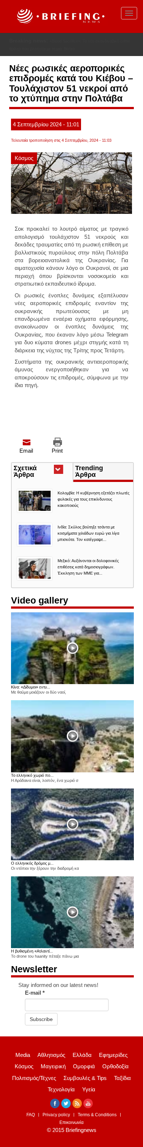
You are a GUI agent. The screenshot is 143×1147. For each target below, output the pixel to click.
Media (22, 1055)
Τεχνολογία (61, 1089)
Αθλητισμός (51, 1055)
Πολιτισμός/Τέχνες (34, 1078)
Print (57, 451)
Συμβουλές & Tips (85, 1078)
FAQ (30, 1115)
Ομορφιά (84, 1066)
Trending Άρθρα (89, 471)
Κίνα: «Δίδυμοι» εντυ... (30, 687)
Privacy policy (56, 1115)
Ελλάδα (82, 1055)
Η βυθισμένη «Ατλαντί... (32, 951)
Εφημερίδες (113, 1055)
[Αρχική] (60, 16)
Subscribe (41, 1019)
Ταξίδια (122, 1078)
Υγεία (88, 1089)
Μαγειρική (53, 1066)
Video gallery (39, 600)
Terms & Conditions (97, 1115)
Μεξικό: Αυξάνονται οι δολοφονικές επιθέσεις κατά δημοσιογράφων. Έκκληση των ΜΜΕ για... (88, 566)
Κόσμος (24, 158)
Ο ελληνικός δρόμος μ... (32, 863)
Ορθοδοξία (115, 1066)
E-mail (35, 993)
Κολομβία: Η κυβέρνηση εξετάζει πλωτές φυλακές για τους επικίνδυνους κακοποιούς (93, 499)
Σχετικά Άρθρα (37, 472)
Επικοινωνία (71, 1122)
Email (26, 451)
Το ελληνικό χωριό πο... (32, 775)
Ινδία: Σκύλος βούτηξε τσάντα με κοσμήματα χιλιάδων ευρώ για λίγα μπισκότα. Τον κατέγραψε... (88, 533)
